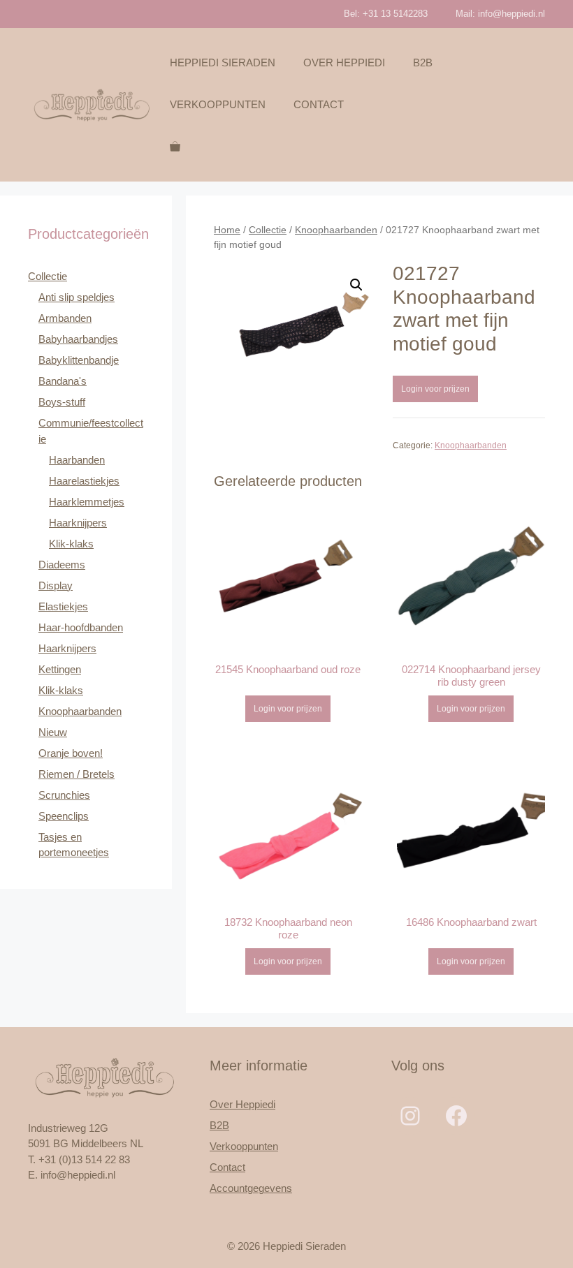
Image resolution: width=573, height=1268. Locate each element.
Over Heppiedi (344, 62)
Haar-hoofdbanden (80, 627)
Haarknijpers (78, 523)
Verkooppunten (218, 104)
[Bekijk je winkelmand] (175, 147)
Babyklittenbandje (78, 360)
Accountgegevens (251, 1188)
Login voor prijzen (435, 389)
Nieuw (52, 732)
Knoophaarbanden (336, 230)
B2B (423, 62)
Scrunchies (64, 795)
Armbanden (65, 318)
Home (227, 230)
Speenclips (63, 816)
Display (55, 585)
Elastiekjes (63, 606)
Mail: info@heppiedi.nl (500, 13)
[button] (356, 284)
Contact (318, 104)
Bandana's (62, 381)
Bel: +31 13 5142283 (386, 13)
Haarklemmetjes (86, 502)
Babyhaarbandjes (78, 339)
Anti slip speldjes (76, 297)
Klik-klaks (71, 544)
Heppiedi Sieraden (222, 62)
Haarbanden (77, 460)
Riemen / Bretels (76, 774)
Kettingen (59, 669)
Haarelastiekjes (84, 481)
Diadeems (61, 564)
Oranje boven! (70, 753)
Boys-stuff (61, 402)
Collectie (267, 230)
